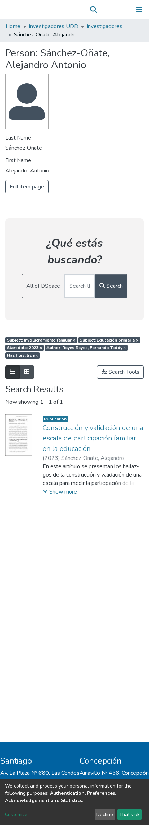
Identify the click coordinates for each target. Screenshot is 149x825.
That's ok (129, 814)
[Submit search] (93, 10)
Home (13, 26)
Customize (16, 814)
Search (114, 286)
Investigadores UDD (53, 26)
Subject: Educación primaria (109, 340)
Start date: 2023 (24, 348)
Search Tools (123, 372)
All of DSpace (43, 286)
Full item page (27, 187)
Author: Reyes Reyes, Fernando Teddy (86, 348)
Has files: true (22, 355)
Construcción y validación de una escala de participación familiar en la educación (93, 438)
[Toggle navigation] (139, 10)
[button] (103, 10)
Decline (104, 814)
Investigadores (104, 26)
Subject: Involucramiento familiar (41, 340)
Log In (117, 10)
